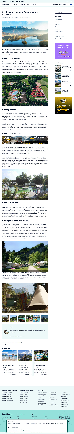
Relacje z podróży (59, 31)
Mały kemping (52, 402)
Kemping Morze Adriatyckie (7, 398)
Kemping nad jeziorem (65, 402)
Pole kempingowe (64, 396)
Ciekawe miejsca (12, 8)
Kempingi (16, 4)
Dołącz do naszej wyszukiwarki (59, 4)
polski (67, 1)
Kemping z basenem (64, 398)
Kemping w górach (41, 399)
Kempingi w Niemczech (24, 396)
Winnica (39, 397)
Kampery (22, 4)
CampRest (4, 8)
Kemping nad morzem (64, 404)
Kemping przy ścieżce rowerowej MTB (42, 395)
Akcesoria (57, 29)
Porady (56, 26)
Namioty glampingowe (65, 400)
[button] (63, 17)
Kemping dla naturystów (42, 392)
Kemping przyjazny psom (65, 394)
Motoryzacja (58, 22)
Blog (28, 4)
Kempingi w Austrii (23, 400)
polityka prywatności (30, 424)
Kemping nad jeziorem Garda (7, 392)
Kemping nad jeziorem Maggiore (7, 400)
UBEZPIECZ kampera (20, 1)
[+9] (44, 318)
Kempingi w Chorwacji (24, 398)
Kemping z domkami (64, 406)
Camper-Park (52, 397)
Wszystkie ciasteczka (14, 427)
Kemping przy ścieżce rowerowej (53, 400)
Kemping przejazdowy (53, 392)
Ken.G (17, 17)
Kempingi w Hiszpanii (23, 394)
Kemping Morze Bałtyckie (6, 394)
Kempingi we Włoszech (24, 392)
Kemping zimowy (41, 401)
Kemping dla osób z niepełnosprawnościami (54, 405)
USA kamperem (11, 1)
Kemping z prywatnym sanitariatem (42, 404)
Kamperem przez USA (59, 36)
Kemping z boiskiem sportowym (53, 395)
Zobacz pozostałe (23, 402)
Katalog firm (33, 4)
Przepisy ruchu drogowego (60, 38)
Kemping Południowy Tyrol (6, 396)
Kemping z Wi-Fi (63, 392)
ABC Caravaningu (59, 34)
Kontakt (45, 416)
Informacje (57, 24)
